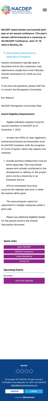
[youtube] (31, 371)
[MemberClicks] (16, 10)
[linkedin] (26, 371)
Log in (33, 391)
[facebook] (17, 371)
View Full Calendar (24, 280)
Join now (14, 391)
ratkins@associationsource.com (24, 385)
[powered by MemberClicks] (24, 398)
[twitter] (22, 371)
